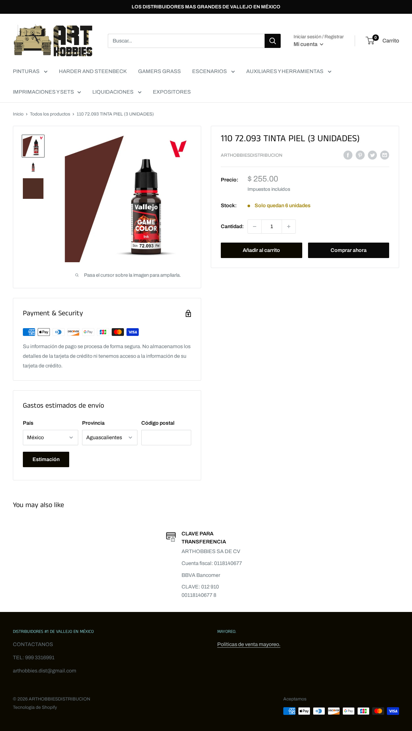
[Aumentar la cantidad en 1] (288, 226)
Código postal (157, 423)
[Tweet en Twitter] (372, 155)
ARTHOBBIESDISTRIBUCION (251, 155)
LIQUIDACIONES (113, 92)
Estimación (46, 459)
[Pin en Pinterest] (360, 155)
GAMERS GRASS (159, 71)
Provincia (93, 423)
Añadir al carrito (261, 250)
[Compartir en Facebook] (347, 155)
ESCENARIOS (210, 71)
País (28, 423)
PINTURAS (27, 71)
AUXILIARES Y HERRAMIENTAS (285, 71)
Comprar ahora (349, 250)
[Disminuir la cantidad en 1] (254, 226)
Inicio (18, 114)
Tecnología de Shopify (35, 707)
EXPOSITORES (172, 92)
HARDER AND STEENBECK (93, 71)
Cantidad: (232, 226)
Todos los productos (50, 114)
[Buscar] (273, 41)
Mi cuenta (306, 44)
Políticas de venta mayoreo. (248, 644)
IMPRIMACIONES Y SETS (43, 92)
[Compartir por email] (384, 155)
